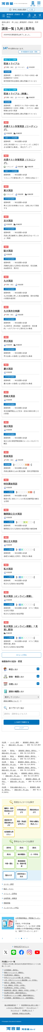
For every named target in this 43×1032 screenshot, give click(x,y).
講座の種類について (11, 701)
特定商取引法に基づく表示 (29, 1005)
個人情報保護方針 (10, 1005)
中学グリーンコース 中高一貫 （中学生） (17, 978)
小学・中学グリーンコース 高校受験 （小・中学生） (21, 980)
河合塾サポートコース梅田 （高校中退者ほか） (19, 995)
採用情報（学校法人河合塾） (21, 1013)
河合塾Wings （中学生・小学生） (15, 988)
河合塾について (27, 1010)
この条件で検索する (21, 722)
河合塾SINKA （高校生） (12, 975)
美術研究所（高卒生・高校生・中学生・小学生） (20, 990)
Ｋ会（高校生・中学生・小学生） (15, 985)
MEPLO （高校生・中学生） (13, 983)
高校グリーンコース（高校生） (14, 972)
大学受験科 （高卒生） (11, 970)
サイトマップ (15, 1010)
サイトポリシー (32, 1008)
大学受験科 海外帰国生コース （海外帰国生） (19, 998)
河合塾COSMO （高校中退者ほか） (15, 993)
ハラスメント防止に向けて (15, 1008)
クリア (21, 728)
